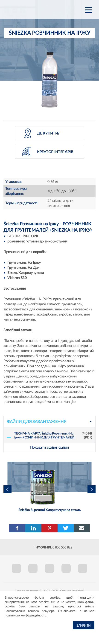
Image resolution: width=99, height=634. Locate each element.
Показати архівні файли (49, 447)
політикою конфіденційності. (25, 615)
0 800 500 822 (62, 547)
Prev (7, 487)
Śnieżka (26, 9)
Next (91, 487)
